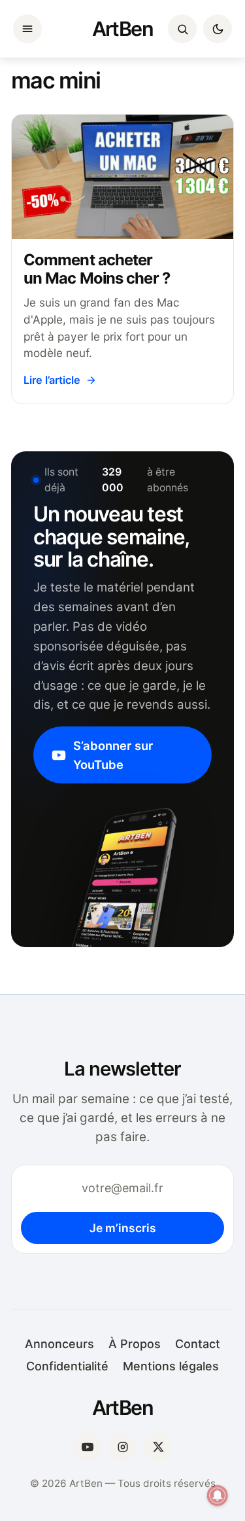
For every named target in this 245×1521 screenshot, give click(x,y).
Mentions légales (171, 1366)
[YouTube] (87, 1447)
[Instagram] (122, 1447)
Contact (197, 1344)
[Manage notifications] (217, 1495)
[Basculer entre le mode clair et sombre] (217, 28)
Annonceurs (59, 1344)
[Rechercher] (182, 28)
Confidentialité (67, 1366)
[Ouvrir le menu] (27, 28)
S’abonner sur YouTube (113, 754)
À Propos (134, 1344)
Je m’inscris (123, 1228)
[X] (158, 1447)
